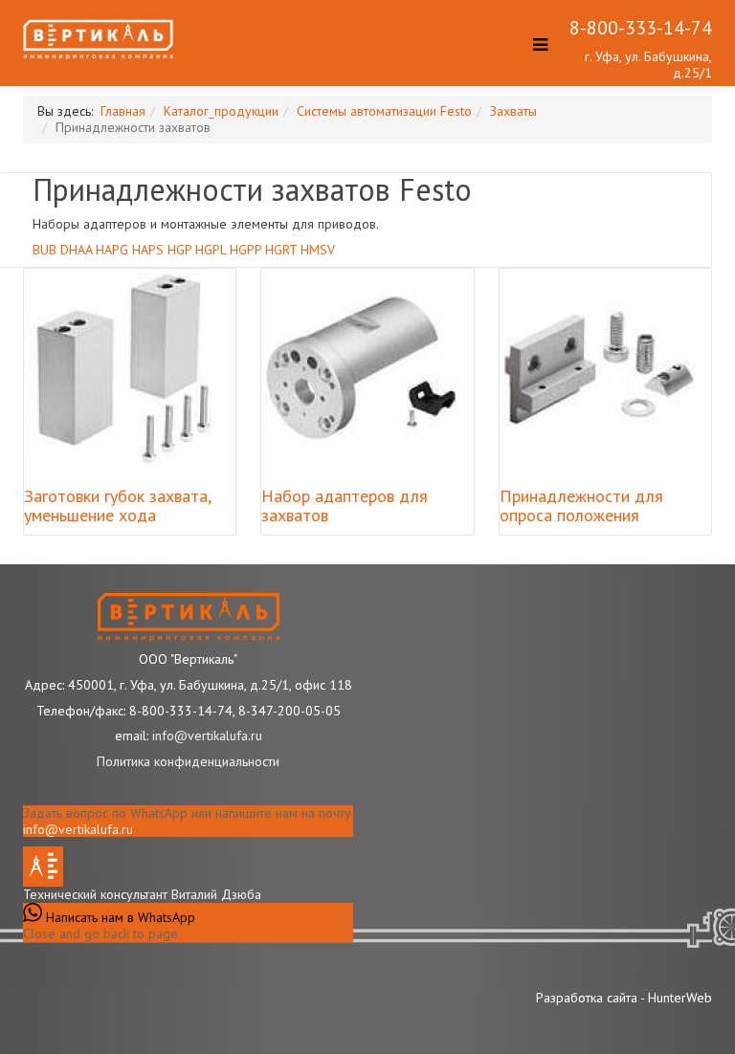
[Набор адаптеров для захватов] (360, 368)
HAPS (148, 249)
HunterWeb (680, 997)
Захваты (513, 111)
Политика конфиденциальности (188, 761)
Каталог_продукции (221, 111)
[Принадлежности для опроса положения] (599, 368)
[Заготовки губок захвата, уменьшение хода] (123, 368)
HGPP (245, 249)
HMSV (318, 249)
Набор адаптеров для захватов (344, 505)
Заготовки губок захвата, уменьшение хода (117, 505)
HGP (179, 249)
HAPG (112, 249)
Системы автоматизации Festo (384, 111)
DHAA (76, 249)
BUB (44, 249)
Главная (122, 111)
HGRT (281, 249)
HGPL (210, 249)
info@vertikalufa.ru (78, 829)
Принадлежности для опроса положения (581, 505)
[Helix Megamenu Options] (535, 48)
